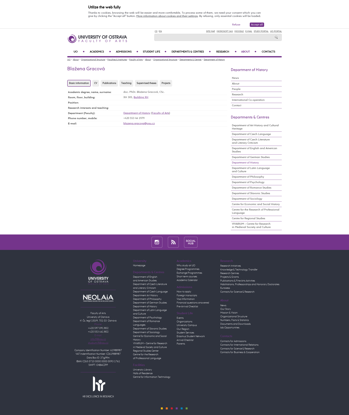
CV (95, 83)
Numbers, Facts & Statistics (234, 320)
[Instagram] (157, 242)
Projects (166, 83)
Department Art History (145, 295)
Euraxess (225, 288)
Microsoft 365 (225, 31)
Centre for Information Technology (152, 377)
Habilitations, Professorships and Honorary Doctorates (249, 284)
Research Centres (229, 273)
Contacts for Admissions (233, 341)
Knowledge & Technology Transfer (239, 269)
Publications (109, 83)
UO (79, 51)
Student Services (185, 332)
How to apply (184, 291)
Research (226, 51)
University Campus (187, 325)
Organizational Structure (93, 60)
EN (160, 31)
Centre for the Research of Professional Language (255, 211)
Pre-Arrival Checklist (187, 306)
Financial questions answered (193, 302)
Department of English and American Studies (254, 150)
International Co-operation (248, 100)
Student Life (154, 51)
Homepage (139, 265)
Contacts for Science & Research (237, 292)
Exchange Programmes (189, 273)
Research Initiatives (230, 266)
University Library (142, 370)
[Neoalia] (98, 298)
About (248, 51)
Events (180, 318)
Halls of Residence (143, 373)
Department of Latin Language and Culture (251, 170)
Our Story (225, 309)
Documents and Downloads (235, 324)
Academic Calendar (187, 280)
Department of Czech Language (251, 134)
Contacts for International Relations (239, 345)
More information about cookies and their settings (167, 16)
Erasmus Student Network (191, 336)
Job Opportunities (229, 327)
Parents (181, 344)
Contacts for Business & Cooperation (240, 352)
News (235, 78)
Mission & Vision (229, 312)
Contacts (268, 51)
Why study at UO (186, 265)
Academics (100, 51)
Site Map (210, 31)
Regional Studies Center (146, 351)
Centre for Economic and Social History (256, 204)
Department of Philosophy (248, 176)
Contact (236, 105)
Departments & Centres (191, 51)
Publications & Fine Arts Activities (237, 281)
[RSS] (173, 242)
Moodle (239, 31)
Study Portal (261, 31)
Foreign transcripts (187, 295)
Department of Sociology (247, 198)
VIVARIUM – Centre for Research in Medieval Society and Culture (251, 225)
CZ (156, 31)
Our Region (183, 329)
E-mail (248, 31)
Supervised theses (146, 83)
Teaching (126, 83)
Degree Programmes (188, 269)
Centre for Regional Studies (248, 218)
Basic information (79, 83)
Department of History (214, 60)
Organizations (184, 321)
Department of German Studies (251, 157)
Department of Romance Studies (251, 187)
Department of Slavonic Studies (251, 193)
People (236, 89)
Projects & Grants (229, 277)
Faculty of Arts (136, 60)
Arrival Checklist (185, 340)
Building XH (141, 97)
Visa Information (186, 299)
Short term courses (187, 276)
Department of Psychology (248, 182)
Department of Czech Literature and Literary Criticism (251, 141)
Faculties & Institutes (117, 60)
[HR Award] (98, 387)
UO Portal (276, 31)
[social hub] (191, 242)
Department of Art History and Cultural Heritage (255, 127)
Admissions (127, 51)
